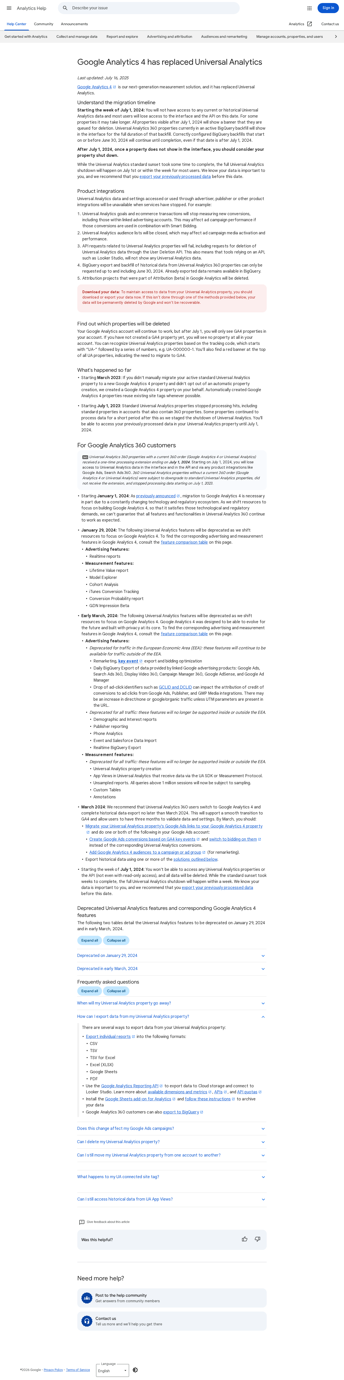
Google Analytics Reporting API (129, 1086)
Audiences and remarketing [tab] (224, 36)
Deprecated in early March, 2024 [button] (107, 968)
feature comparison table (184, 542)
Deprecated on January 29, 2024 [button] (107, 955)
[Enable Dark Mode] (135, 1370)
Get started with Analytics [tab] (26, 36)
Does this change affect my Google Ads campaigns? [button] (125, 1128)
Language (108, 1364)
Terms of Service (78, 1370)
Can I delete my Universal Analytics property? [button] (118, 1141)
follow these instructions (208, 1099)
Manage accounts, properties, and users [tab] (289, 36)
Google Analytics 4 (94, 87)
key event (128, 661)
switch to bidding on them (233, 839)
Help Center (16, 24)
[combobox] (155, 8)
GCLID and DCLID (175, 687)
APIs (218, 1092)
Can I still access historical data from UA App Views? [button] (125, 1199)
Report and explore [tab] (122, 36)
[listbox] (112, 1370)
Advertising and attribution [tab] (169, 36)
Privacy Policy (53, 1370)
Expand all (89, 940)
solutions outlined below (195, 859)
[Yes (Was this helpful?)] (244, 1240)
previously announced (156, 496)
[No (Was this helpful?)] (258, 1240)
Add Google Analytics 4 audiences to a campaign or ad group (145, 852)
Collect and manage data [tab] (76, 36)
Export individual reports (108, 1036)
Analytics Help (31, 8)
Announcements (74, 24)
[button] (9, 8)
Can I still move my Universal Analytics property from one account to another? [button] (149, 1155)
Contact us (330, 24)
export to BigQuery (181, 1112)
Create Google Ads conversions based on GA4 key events (142, 839)
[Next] (333, 37)
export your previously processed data (175, 176)
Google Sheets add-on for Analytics (138, 1099)
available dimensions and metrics (178, 1092)
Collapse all (116, 940)
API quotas (247, 1092)
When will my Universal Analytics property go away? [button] (124, 1003)
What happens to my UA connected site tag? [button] (118, 1176)
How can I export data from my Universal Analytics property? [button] (133, 1016)
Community (43, 24)
